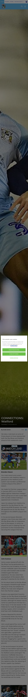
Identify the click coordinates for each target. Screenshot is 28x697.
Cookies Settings (14, 357)
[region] (14, 348)
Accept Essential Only (14, 349)
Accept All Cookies (13, 353)
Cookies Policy (14, 345)
